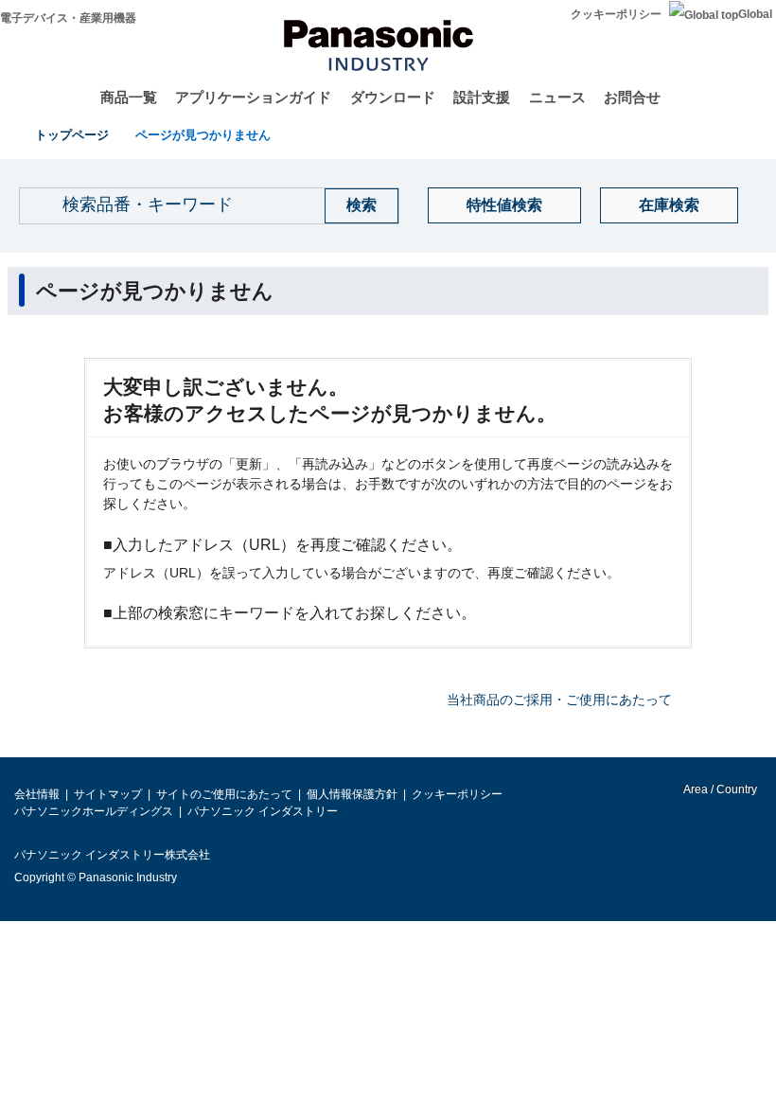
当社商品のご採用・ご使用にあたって (559, 699)
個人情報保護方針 (352, 794)
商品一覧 (128, 97)
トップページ (72, 135)
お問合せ (632, 97)
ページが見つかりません (203, 135)
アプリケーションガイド (253, 97)
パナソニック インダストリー (262, 811)
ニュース (557, 97)
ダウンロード (392, 97)
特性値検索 (504, 205)
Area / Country (719, 789)
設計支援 (481, 97)
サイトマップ (108, 794)
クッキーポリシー (616, 14)
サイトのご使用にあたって (224, 794)
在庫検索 (669, 205)
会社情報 (37, 794)
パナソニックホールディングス (93, 811)
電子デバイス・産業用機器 (68, 18)
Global (755, 14)
